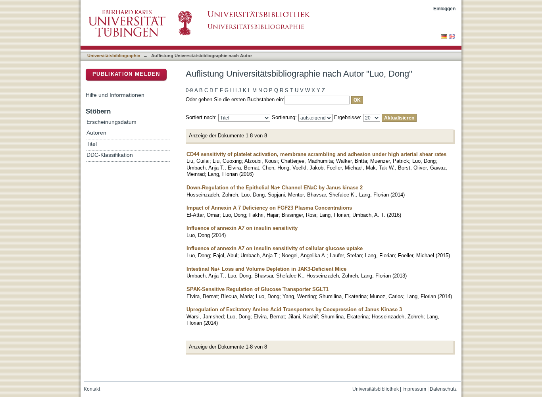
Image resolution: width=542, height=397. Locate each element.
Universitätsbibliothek (375, 389)
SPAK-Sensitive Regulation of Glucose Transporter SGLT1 (257, 289)
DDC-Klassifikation (109, 155)
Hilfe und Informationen (115, 95)
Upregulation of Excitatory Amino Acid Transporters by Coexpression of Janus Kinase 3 (294, 309)
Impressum (414, 389)
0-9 (189, 90)
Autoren (96, 133)
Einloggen (444, 8)
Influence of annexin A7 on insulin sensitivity (242, 228)
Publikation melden (126, 74)
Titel (91, 144)
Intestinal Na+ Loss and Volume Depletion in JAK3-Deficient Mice (266, 269)
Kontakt (92, 389)
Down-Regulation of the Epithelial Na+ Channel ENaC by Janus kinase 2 (274, 188)
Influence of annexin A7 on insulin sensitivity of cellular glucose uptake (274, 248)
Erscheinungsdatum (111, 122)
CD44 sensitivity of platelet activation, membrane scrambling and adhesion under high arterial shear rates (316, 154)
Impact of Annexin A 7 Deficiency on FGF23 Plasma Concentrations (269, 208)
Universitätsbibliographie (113, 55)
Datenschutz (443, 389)
